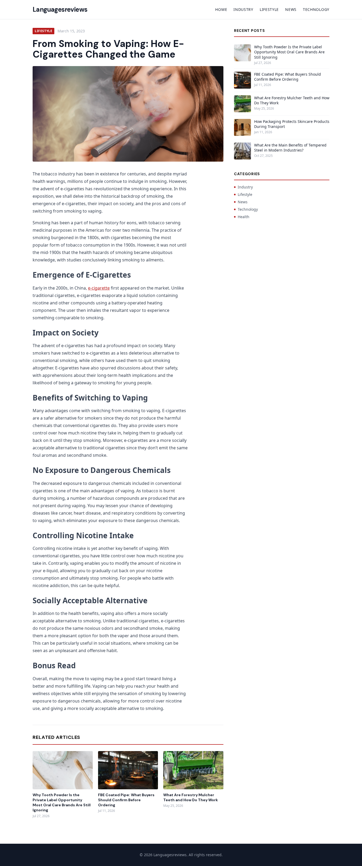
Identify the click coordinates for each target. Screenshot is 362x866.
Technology (316, 9)
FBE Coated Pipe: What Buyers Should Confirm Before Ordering (126, 800)
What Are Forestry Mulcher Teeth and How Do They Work (190, 797)
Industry (243, 9)
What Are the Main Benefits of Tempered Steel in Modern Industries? (290, 148)
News (291, 9)
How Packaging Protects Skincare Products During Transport (291, 124)
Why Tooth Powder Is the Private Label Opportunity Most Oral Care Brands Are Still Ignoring (62, 802)
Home (221, 9)
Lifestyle (269, 9)
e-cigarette (99, 288)
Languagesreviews (60, 9)
